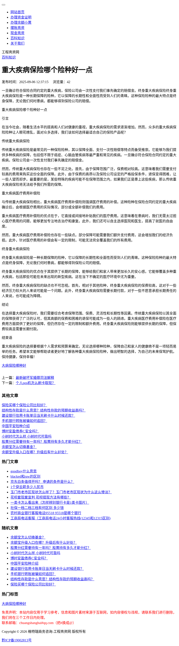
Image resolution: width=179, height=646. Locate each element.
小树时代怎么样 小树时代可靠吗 (27, 436)
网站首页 (17, 12)
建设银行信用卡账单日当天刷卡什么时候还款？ (38, 415)
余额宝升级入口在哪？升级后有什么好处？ (35, 452)
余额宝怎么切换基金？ (19, 447)
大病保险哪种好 (14, 365)
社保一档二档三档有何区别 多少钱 (37, 508)
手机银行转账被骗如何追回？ (24, 421)
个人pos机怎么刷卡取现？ (35, 383)
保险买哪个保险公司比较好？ (24, 405)
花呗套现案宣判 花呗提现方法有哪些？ (40, 497)
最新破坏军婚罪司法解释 (35, 378)
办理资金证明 (20, 17)
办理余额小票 (20, 22)
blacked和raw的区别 (25, 476)
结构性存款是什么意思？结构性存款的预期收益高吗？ (44, 410)
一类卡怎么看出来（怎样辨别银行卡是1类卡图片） (49, 502)
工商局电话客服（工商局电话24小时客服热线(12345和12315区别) (60, 518)
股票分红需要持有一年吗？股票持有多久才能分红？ (42, 441)
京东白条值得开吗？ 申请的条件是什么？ (42, 482)
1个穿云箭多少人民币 (27, 487)
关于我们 (17, 43)
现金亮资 (17, 33)
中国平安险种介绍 (16, 426)
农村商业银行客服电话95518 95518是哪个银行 (45, 513)
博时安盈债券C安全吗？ (20, 431)
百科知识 (17, 38)
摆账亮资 (17, 28)
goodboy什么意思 (23, 471)
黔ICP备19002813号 (17, 640)
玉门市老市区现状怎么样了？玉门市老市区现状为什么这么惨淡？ (61, 492)
